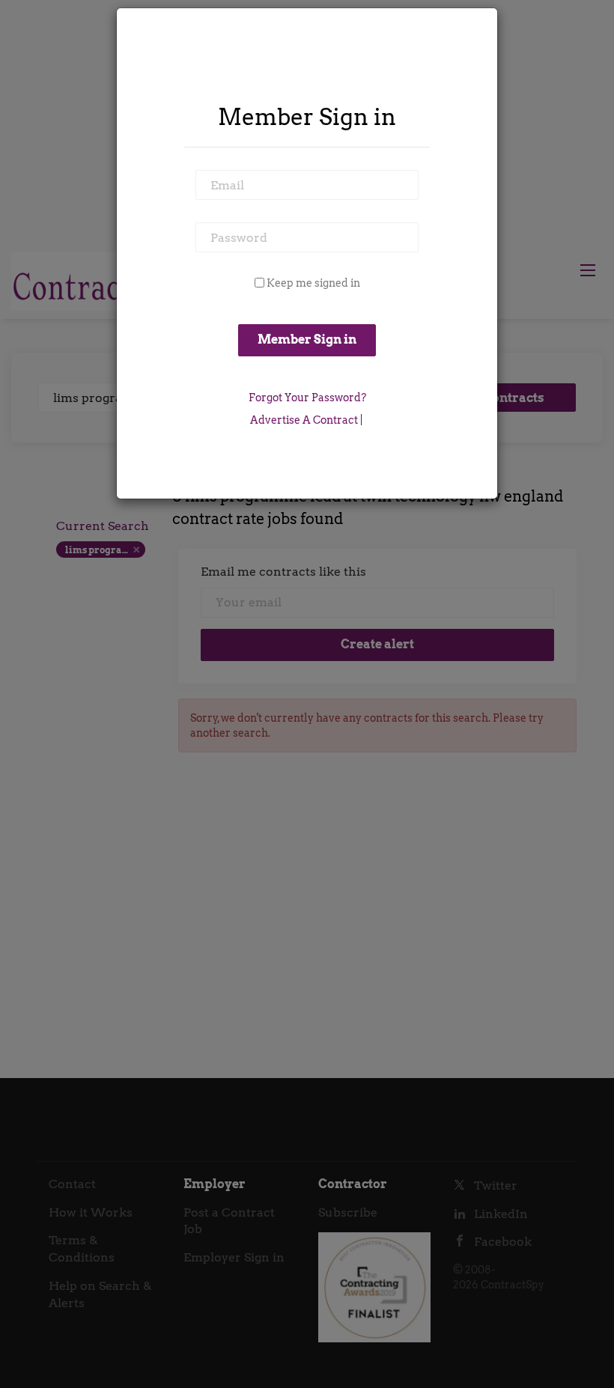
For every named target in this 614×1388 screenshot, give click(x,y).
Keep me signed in (313, 283)
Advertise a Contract (304, 420)
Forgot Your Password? (307, 398)
